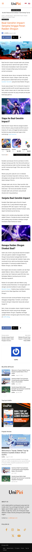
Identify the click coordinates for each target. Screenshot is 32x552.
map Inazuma (12, 134)
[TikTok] (24, 530)
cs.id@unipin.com (12, 518)
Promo (3, 383)
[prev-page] (3, 395)
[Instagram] (12, 530)
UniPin (6, 33)
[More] (20, 37)
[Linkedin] (18, 530)
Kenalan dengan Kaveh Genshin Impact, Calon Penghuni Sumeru (8, 338)
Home (3, 15)
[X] (13, 536)
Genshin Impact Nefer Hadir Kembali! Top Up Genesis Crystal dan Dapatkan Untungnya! (21, 389)
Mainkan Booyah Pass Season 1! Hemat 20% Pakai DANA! (24, 338)
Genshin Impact (9, 15)
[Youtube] (19, 536)
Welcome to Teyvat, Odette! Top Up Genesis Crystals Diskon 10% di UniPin (21, 372)
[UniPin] (3, 33)
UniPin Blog (6, 317)
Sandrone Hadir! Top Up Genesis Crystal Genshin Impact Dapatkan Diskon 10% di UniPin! (20, 380)
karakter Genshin (7, 82)
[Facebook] (6, 530)
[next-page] (5, 395)
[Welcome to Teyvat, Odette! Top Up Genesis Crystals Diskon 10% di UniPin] (6, 372)
